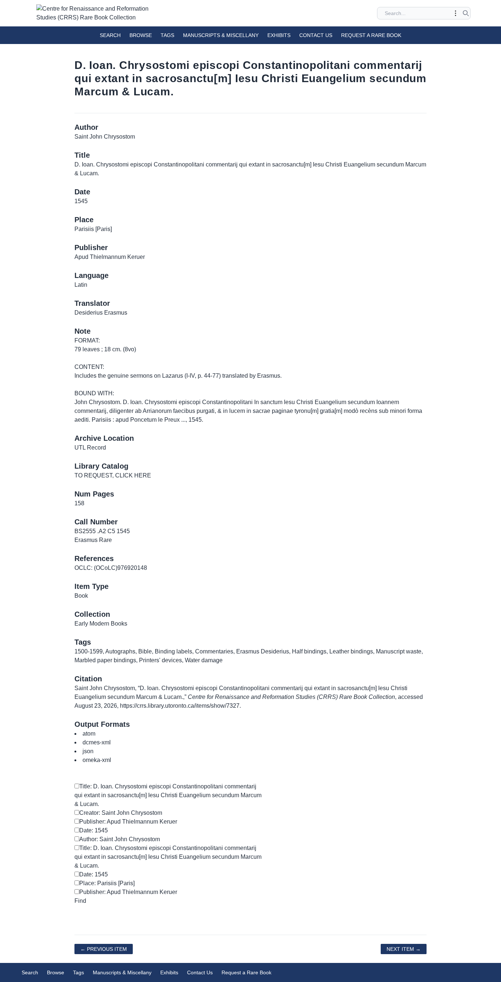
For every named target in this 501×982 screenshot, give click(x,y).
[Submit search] (466, 13)
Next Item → (404, 949)
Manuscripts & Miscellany (221, 35)
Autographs (120, 651)
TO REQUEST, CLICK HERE (112, 475)
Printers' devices (160, 660)
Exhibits (278, 35)
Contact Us (315, 35)
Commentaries (214, 651)
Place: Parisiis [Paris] (107, 883)
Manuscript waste (398, 651)
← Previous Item (103, 949)
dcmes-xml (97, 742)
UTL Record (90, 447)
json (88, 751)
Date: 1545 (93, 830)
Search (110, 35)
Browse (140, 35)
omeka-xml (97, 760)
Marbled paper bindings (105, 660)
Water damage (204, 660)
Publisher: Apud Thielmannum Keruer (128, 821)
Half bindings (309, 651)
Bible (145, 651)
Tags (167, 35)
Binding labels (173, 651)
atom (89, 733)
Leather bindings (351, 651)
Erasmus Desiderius (262, 651)
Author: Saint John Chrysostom (119, 839)
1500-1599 (88, 651)
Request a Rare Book (371, 35)
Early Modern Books (100, 623)
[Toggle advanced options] (455, 13)
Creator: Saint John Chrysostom (120, 813)
